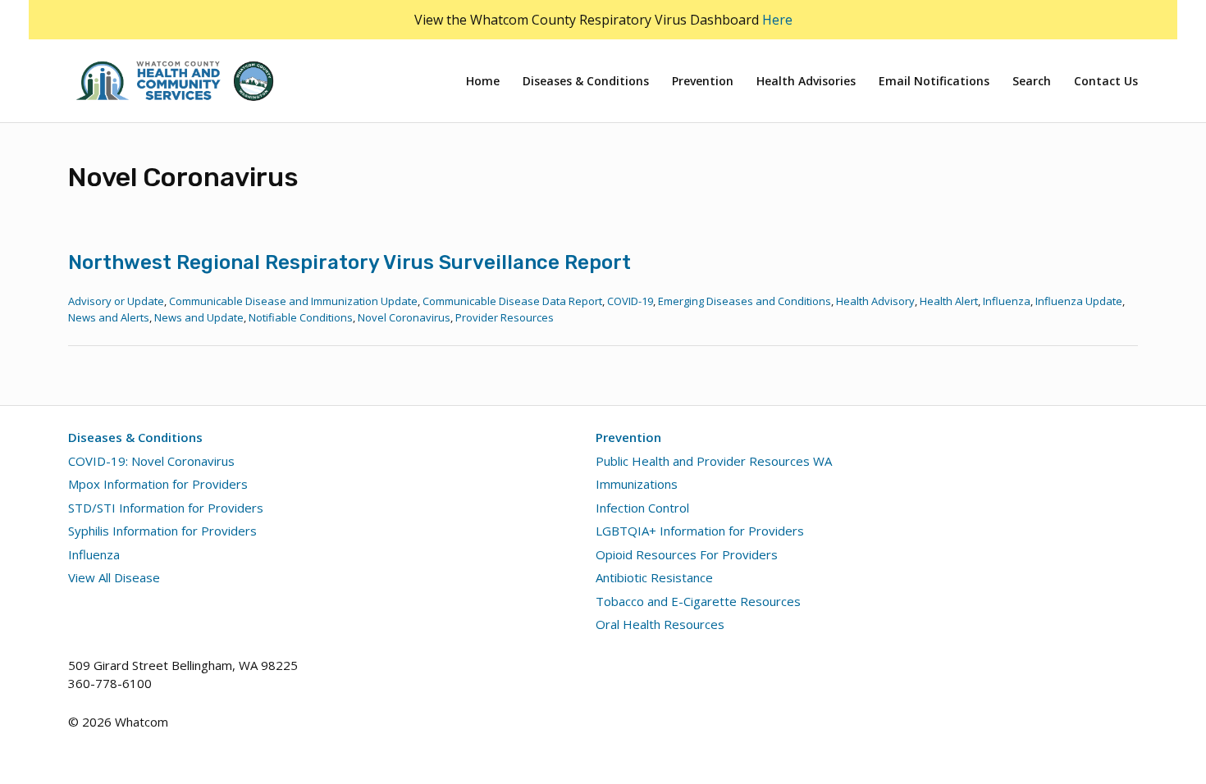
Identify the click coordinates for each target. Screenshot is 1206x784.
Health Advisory (875, 301)
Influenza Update (1078, 301)
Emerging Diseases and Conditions (744, 301)
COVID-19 (630, 301)
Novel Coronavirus (404, 317)
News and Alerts (108, 317)
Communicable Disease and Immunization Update (293, 301)
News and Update (199, 317)
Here (777, 20)
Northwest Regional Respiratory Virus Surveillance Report (349, 262)
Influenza (1006, 301)
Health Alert (949, 301)
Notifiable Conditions (301, 317)
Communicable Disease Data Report (512, 301)
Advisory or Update (116, 301)
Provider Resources (504, 317)
